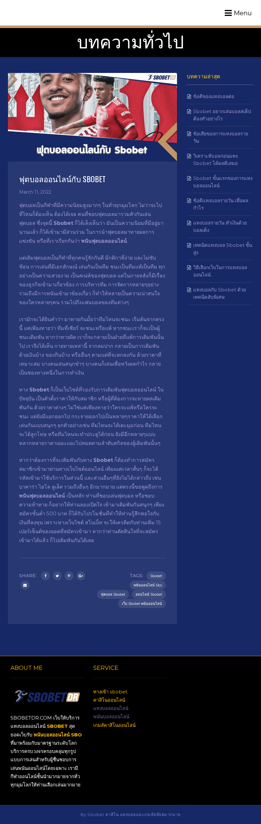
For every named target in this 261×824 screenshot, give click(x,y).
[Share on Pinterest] (69, 575)
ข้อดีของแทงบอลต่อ (213, 96)
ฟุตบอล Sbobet (113, 594)
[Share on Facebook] (45, 575)
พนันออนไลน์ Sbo (148, 585)
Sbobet (156, 576)
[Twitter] (57, 575)
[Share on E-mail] (25, 585)
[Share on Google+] (80, 575)
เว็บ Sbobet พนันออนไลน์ (142, 603)
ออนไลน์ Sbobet (149, 594)
